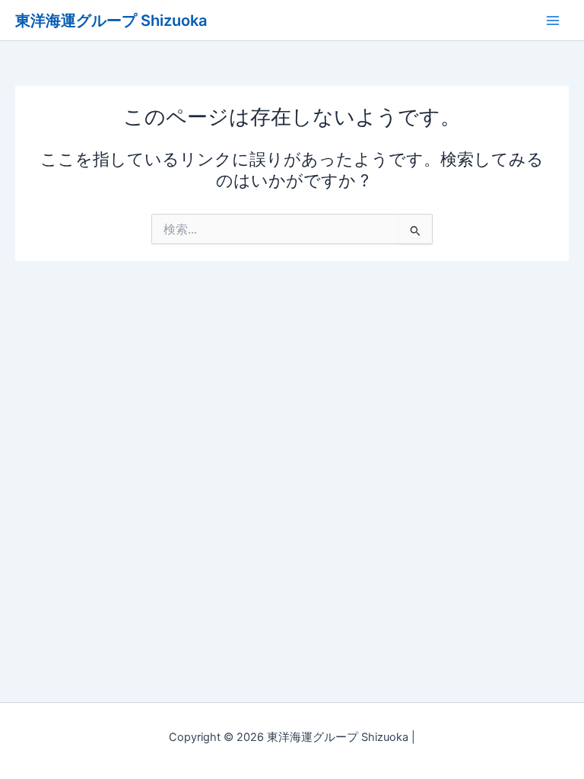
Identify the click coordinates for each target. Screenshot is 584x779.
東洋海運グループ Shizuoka (111, 20)
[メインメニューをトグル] (553, 21)
